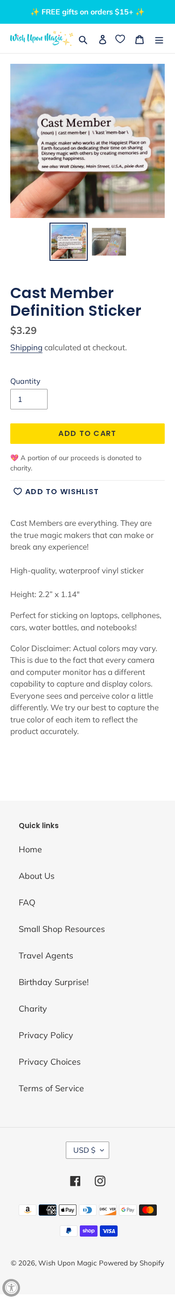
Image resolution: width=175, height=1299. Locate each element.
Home (30, 849)
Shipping (26, 347)
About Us (37, 876)
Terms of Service (51, 1088)
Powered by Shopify (131, 1262)
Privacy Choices (50, 1061)
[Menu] (159, 38)
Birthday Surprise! (54, 982)
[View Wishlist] (121, 38)
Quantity (25, 381)
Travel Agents (46, 955)
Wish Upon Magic (67, 1262)
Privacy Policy (46, 1035)
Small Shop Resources (62, 929)
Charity (33, 1008)
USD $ (84, 1150)
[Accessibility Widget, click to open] (11, 1288)
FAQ (27, 902)
